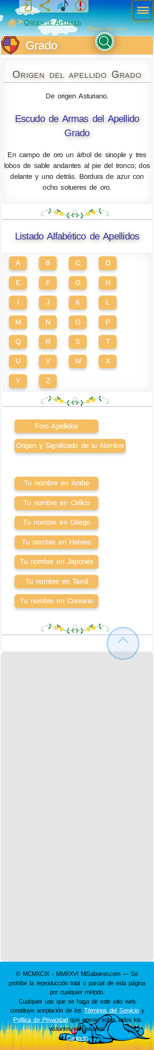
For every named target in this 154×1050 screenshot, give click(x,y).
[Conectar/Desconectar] (26, 6)
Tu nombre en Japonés (56, 561)
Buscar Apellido (107, 28)
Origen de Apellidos (52, 22)
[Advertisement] (77, 730)
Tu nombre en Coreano (56, 601)
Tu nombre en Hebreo (56, 542)
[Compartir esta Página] (44, 6)
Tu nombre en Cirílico (56, 503)
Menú (140, 11)
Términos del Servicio (111, 1010)
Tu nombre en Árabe (56, 483)
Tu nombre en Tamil (56, 581)
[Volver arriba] (123, 643)
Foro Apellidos (56, 426)
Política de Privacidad (40, 1019)
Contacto (77, 1038)
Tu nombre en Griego (56, 522)
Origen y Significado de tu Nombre (70, 445)
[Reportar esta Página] (80, 6)
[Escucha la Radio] (62, 6)
